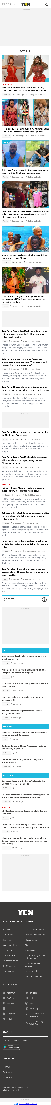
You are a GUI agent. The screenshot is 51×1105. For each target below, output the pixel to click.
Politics (5, 818)
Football (5, 663)
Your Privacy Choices (28, 1103)
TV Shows (5, 523)
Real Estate (6, 753)
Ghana (5, 739)
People (5, 177)
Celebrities (6, 95)
